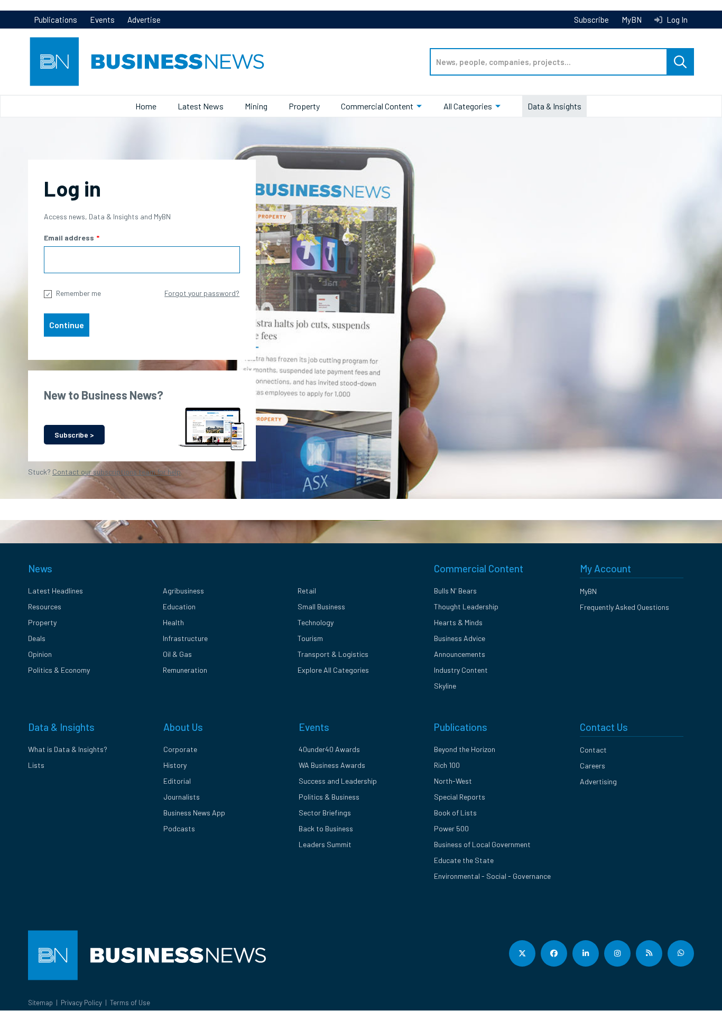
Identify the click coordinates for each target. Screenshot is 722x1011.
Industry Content (461, 669)
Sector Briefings (325, 812)
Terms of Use (130, 1002)
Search (680, 62)
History (175, 764)
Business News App (194, 812)
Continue (66, 325)
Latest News (201, 106)
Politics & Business (329, 796)
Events (102, 19)
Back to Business (326, 828)
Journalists (181, 796)
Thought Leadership (466, 606)
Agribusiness (183, 590)
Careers (592, 765)
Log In (676, 19)
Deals (36, 638)
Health (173, 622)
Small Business (321, 606)
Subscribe (591, 19)
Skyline (445, 685)
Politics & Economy (59, 669)
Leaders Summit (325, 844)
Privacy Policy (81, 1002)
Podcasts (179, 828)
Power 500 (451, 828)
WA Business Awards (332, 764)
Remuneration (185, 669)
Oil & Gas (177, 654)
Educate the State (464, 860)
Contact (593, 749)
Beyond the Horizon (464, 749)
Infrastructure (185, 638)
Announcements (459, 654)
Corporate (180, 749)
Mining (256, 106)
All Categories (467, 106)
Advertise (144, 19)
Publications (55, 19)
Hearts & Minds (458, 622)
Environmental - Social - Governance (492, 875)
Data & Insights (554, 106)
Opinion (40, 654)
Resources (44, 606)
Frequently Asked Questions (624, 606)
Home (145, 106)
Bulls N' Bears (455, 590)
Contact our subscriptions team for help (116, 471)
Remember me (78, 293)
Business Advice (459, 638)
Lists (36, 764)
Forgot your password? (201, 293)
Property (304, 106)
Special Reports (459, 796)
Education (179, 606)
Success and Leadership (338, 780)
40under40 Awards (329, 749)
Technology (316, 622)
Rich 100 (447, 764)
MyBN (632, 19)
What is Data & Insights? (67, 749)
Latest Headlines (55, 590)
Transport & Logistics (333, 654)
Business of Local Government (482, 844)
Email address (69, 237)
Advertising (598, 781)
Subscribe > (74, 434)
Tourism (310, 638)
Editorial (177, 780)
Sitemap (40, 1002)
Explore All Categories (333, 669)
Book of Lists (455, 812)
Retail (307, 590)
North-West (453, 780)
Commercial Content (377, 106)
